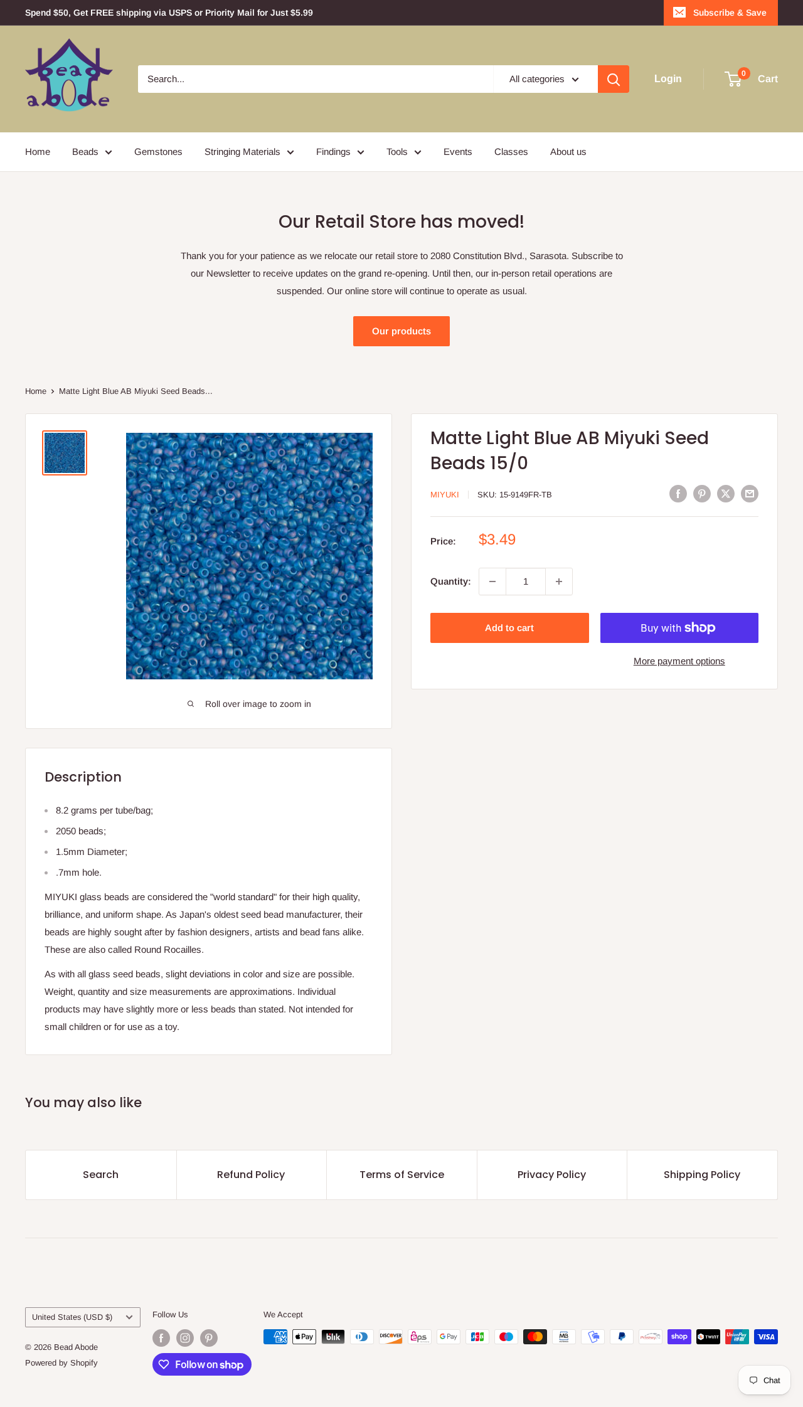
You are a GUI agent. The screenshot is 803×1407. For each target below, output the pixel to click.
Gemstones (158, 151)
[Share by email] (749, 493)
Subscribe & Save (730, 13)
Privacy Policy (552, 1174)
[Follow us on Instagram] (185, 1338)
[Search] (613, 79)
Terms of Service (401, 1174)
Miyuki (444, 494)
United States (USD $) (72, 1317)
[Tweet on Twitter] (726, 493)
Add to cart (509, 627)
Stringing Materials (242, 151)
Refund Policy (251, 1174)
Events (458, 151)
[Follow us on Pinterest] (209, 1338)
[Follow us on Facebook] (161, 1338)
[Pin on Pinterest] (702, 493)
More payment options (679, 661)
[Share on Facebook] (678, 493)
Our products (401, 331)
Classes (511, 151)
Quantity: (450, 581)
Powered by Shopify (61, 1362)
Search (101, 1174)
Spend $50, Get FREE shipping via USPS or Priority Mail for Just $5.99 (169, 13)
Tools (397, 151)
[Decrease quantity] (492, 581)
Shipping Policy (702, 1174)
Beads (85, 151)
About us (568, 151)
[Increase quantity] (559, 581)
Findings (333, 151)
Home (37, 151)
